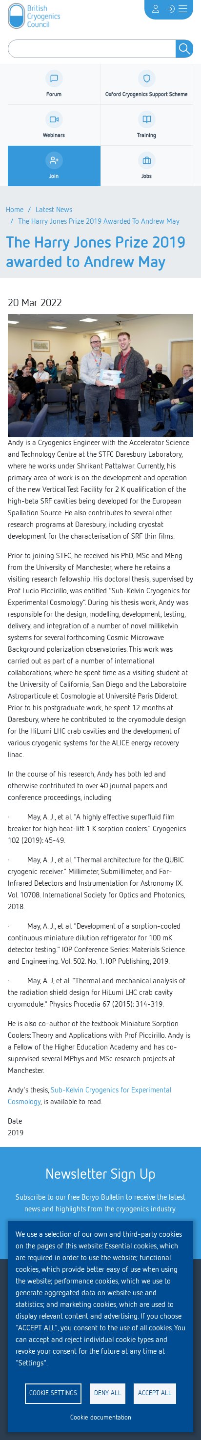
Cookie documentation (100, 1417)
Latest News (54, 210)
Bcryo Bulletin (102, 1198)
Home (14, 210)
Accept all (155, 1393)
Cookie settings (53, 1393)
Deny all (107, 1393)
